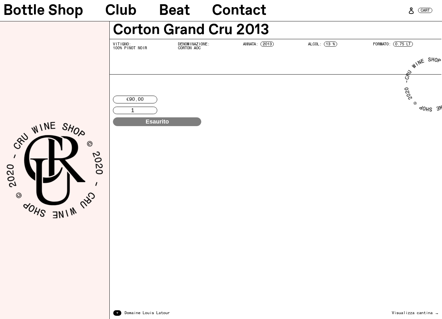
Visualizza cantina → (415, 313)
